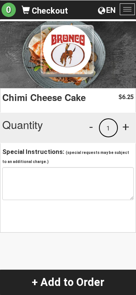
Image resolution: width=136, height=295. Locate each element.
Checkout (49, 11)
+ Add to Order (68, 282)
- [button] (91, 127)
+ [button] (125, 127)
